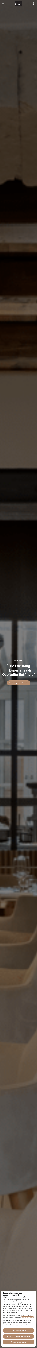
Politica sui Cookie (27, 1318)
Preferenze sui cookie (18, 1342)
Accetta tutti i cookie (18, 1330)
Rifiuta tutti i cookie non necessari (18, 1336)
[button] (33, 3)
